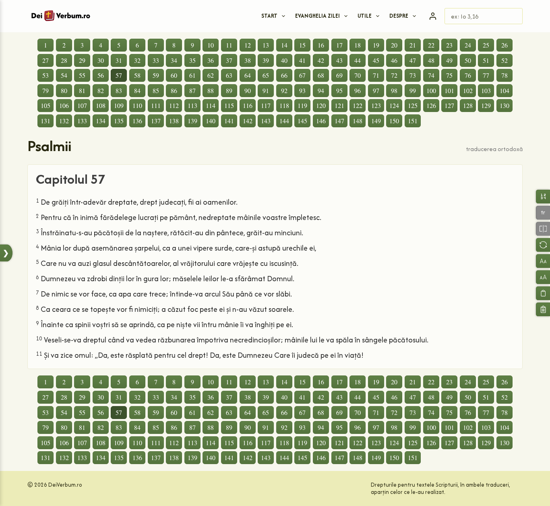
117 (266, 105)
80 (64, 90)
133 (82, 120)
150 (394, 120)
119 (302, 105)
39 (266, 60)
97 (376, 90)
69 (339, 75)
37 (229, 60)
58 (137, 75)
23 (449, 45)
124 (394, 105)
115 (229, 105)
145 (302, 120)
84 (137, 90)
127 (449, 105)
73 (412, 75)
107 (82, 105)
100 (431, 90)
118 (284, 105)
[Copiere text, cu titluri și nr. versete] (543, 309)
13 (266, 45)
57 (119, 75)
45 (376, 60)
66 (284, 75)
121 (339, 105)
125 (413, 105)
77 (486, 75)
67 (302, 75)
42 (321, 60)
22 (431, 45)
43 (339, 60)
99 (412, 90)
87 (192, 90)
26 (504, 45)
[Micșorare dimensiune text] (543, 261)
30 (100, 60)
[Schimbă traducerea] (543, 245)
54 (64, 75)
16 (321, 45)
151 (413, 120)
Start (269, 16)
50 (468, 60)
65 (266, 75)
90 (247, 90)
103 (486, 90)
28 (64, 60)
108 (100, 105)
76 (468, 75)
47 (412, 60)
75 (449, 75)
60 (174, 75)
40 (284, 60)
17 (339, 45)
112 (174, 105)
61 (192, 75)
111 (156, 105)
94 (321, 90)
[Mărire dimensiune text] (543, 277)
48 (431, 60)
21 (412, 45)
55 (82, 75)
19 (376, 45)
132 (64, 120)
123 (376, 105)
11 (229, 45)
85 (156, 90)
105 (45, 105)
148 (357, 120)
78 (504, 75)
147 (339, 120)
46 (394, 60)
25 (486, 45)
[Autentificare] (432, 16)
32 (137, 60)
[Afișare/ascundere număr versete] (543, 196)
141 (229, 120)
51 (486, 60)
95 (339, 90)
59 (156, 75)
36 (210, 60)
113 (192, 105)
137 (156, 120)
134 (100, 120)
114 (210, 105)
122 (357, 105)
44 (357, 60)
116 (247, 105)
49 (449, 60)
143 (266, 120)
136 (137, 120)
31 (119, 60)
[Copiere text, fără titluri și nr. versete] (543, 293)
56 (100, 75)
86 (174, 90)
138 (174, 120)
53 (45, 75)
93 (302, 90)
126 (431, 105)
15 (302, 45)
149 (376, 120)
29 (82, 60)
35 (192, 60)
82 (100, 90)
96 (357, 90)
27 (45, 60)
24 (468, 45)
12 (247, 45)
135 (119, 120)
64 (247, 75)
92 (284, 90)
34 (174, 60)
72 (394, 75)
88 (210, 90)
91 (266, 90)
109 (119, 105)
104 (504, 90)
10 (210, 45)
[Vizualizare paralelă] (543, 229)
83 (119, 90)
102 (468, 90)
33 (156, 60)
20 (394, 45)
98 (394, 90)
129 (486, 105)
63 (229, 75)
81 (82, 90)
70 (357, 75)
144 (284, 120)
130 (504, 105)
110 (137, 105)
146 (321, 120)
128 (468, 105)
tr (543, 212)
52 (504, 60)
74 (431, 75)
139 (192, 120)
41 (302, 60)
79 (45, 90)
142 (247, 120)
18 (357, 45)
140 (210, 120)
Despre (398, 16)
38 (247, 60)
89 (229, 90)
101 (449, 90)
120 (321, 105)
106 (64, 105)
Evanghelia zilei (317, 16)
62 (210, 75)
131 (45, 120)
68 (321, 75)
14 (284, 45)
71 (376, 75)
